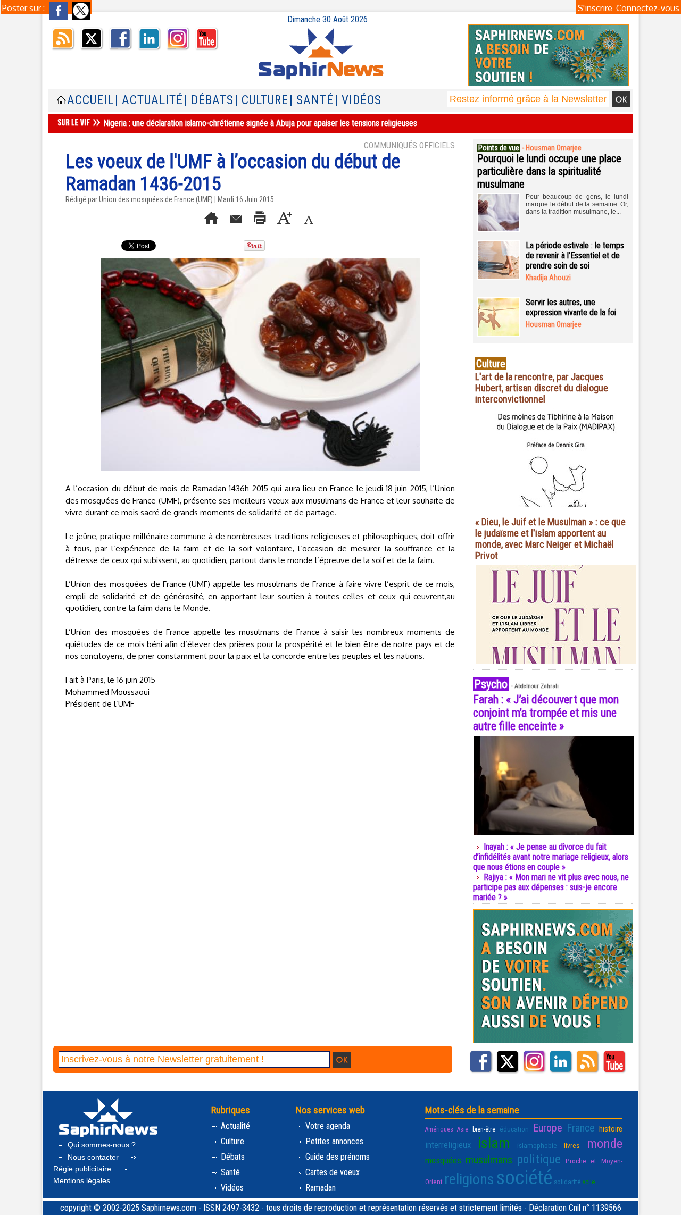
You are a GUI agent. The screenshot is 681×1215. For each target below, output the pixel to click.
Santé (229, 1172)
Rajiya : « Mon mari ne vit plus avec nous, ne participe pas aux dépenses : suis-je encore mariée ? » (551, 887)
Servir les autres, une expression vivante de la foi (571, 307)
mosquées (443, 1160)
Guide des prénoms (336, 1157)
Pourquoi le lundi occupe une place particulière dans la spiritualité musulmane (549, 171)
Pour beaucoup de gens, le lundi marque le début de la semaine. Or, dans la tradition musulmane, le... (577, 204)
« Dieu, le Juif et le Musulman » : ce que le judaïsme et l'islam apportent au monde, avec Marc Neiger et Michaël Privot (550, 538)
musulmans (489, 1159)
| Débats (209, 100)
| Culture (261, 100)
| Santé (311, 100)
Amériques (439, 1129)
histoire (610, 1129)
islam (494, 1143)
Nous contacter (93, 1157)
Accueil (90, 100)
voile (589, 1182)
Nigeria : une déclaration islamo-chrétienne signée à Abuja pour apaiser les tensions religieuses (260, 123)
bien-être (483, 1129)
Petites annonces (333, 1141)
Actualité (234, 1126)
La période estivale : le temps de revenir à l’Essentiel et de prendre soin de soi (575, 255)
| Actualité (149, 100)
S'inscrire (595, 8)
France (581, 1127)
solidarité (567, 1181)
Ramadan (319, 1188)
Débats (232, 1157)
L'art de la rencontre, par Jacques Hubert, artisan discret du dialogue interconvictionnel (541, 388)
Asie (462, 1129)
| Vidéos (358, 100)
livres (571, 1145)
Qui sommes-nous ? (100, 1145)
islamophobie (537, 1145)
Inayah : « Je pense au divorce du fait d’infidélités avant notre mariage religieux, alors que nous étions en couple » (550, 857)
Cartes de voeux (331, 1172)
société (524, 1178)
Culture (231, 1141)
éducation (514, 1129)
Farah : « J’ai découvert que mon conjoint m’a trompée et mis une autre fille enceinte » (546, 713)
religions (469, 1179)
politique (539, 1159)
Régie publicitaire (83, 1168)
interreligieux (448, 1144)
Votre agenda (326, 1126)
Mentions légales (81, 1180)
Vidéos (231, 1188)
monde (604, 1143)
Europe (547, 1127)
